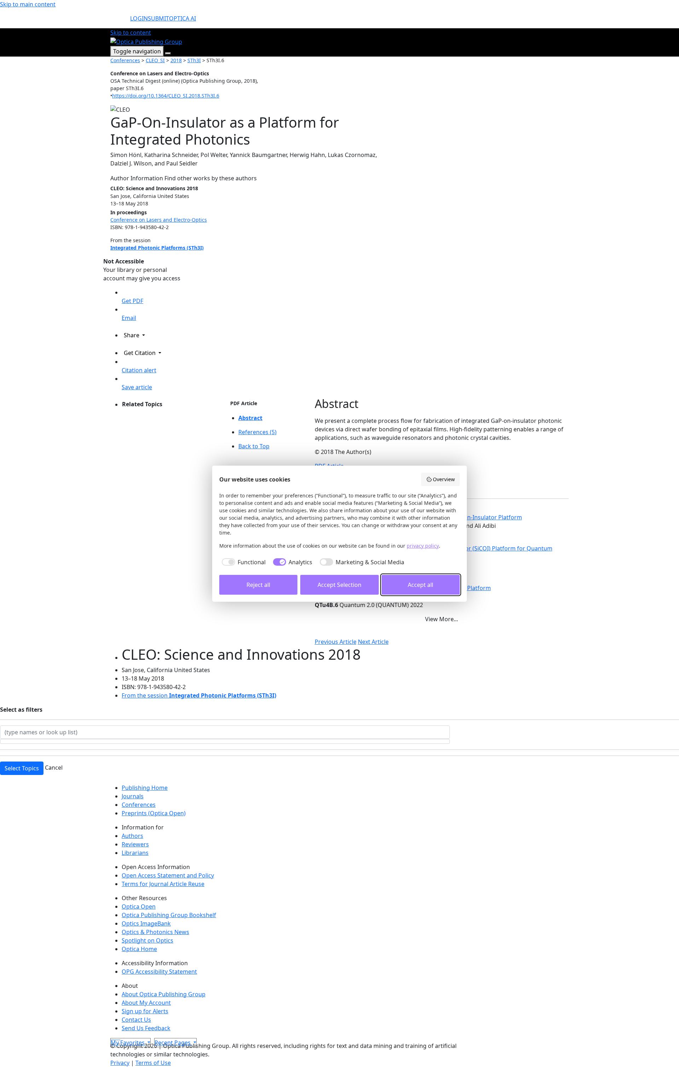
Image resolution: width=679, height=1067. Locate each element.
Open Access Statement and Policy (168, 875)
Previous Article (335, 642)
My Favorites (128, 1042)
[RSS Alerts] (119, 1037)
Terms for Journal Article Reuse (163, 884)
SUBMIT (158, 18)
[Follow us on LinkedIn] (117, 1037)
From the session (199, 695)
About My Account (146, 1003)
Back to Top (253, 446)
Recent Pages (173, 1042)
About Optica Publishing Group (163, 994)
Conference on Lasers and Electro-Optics (158, 219)
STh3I (194, 60)
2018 (176, 60)
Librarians (135, 853)
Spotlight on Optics (147, 940)
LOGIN (139, 18)
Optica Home (139, 949)
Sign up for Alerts (145, 1011)
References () (257, 432)
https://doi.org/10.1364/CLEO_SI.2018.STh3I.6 (165, 95)
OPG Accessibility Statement (159, 971)
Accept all (420, 585)
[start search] (120, 21)
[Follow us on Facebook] (114, 1037)
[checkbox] (242, 562)
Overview (444, 479)
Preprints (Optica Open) (154, 813)
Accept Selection (339, 585)
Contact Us (136, 1020)
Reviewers (135, 844)
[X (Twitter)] (111, 1037)
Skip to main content (28, 4)
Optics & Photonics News (155, 932)
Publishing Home (145, 788)
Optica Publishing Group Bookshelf (169, 915)
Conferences (125, 60)
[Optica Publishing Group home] (146, 41)
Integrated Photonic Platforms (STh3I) (157, 247)
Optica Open (139, 906)
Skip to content (130, 32)
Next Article (373, 642)
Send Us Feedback (146, 1028)
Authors (132, 836)
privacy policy (423, 545)
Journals (133, 796)
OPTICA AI (182, 18)
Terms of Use (153, 1063)
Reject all (258, 585)
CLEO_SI (155, 60)
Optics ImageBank (146, 923)
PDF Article (243, 403)
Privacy (119, 1063)
